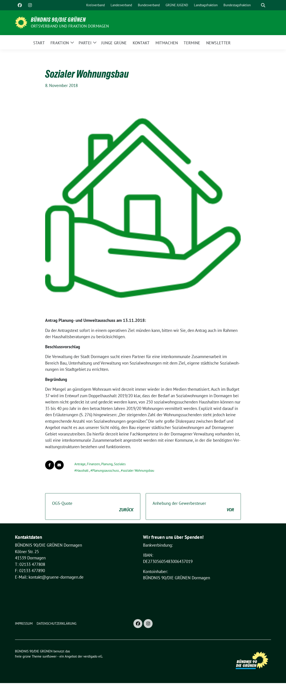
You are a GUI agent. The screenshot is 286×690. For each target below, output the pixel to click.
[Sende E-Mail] (59, 465)
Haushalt (82, 470)
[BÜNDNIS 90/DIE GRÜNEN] (21, 22)
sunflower (49, 656)
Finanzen (93, 464)
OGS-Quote (92, 506)
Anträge (80, 464)
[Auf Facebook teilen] (49, 465)
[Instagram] (29, 5)
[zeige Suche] (263, 5)
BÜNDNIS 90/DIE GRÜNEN (58, 19)
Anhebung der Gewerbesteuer (193, 506)
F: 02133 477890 (30, 570)
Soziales (120, 464)
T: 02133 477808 (30, 564)
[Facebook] (19, 5)
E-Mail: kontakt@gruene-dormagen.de (49, 577)
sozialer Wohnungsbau (138, 470)
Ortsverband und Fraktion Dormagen (70, 26)
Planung (107, 464)
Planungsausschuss (105, 470)
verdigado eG (92, 656)
